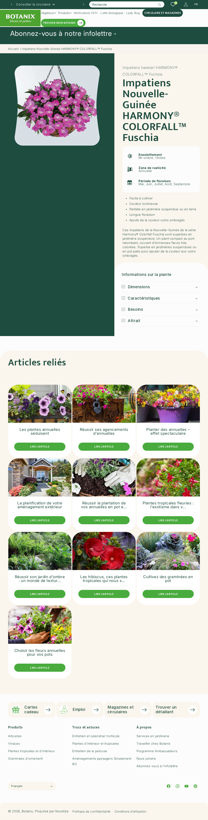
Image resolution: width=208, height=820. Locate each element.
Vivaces (14, 743)
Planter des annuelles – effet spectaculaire (168, 431)
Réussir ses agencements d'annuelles (104, 431)
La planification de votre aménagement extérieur (39, 505)
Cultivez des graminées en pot (168, 579)
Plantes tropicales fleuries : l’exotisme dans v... (168, 505)
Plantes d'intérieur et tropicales (95, 743)
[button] (48, 13)
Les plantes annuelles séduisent (40, 431)
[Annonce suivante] (83, 4)
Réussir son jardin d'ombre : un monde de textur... (40, 579)
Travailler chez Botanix (153, 743)
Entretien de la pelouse (89, 751)
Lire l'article (39, 446)
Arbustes (15, 736)
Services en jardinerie (152, 736)
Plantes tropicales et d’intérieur (31, 751)
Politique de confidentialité (91, 811)
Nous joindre (146, 758)
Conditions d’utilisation (130, 811)
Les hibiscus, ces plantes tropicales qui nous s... (104, 579)
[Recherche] (159, 5)
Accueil (13, 48)
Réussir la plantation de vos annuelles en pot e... (104, 505)
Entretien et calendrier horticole (96, 736)
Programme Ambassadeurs (156, 751)
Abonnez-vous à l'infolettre (157, 766)
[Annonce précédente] (11, 4)
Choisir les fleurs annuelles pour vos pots (39, 652)
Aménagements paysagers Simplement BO (101, 761)
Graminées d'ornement (25, 758)
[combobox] (126, 4)
